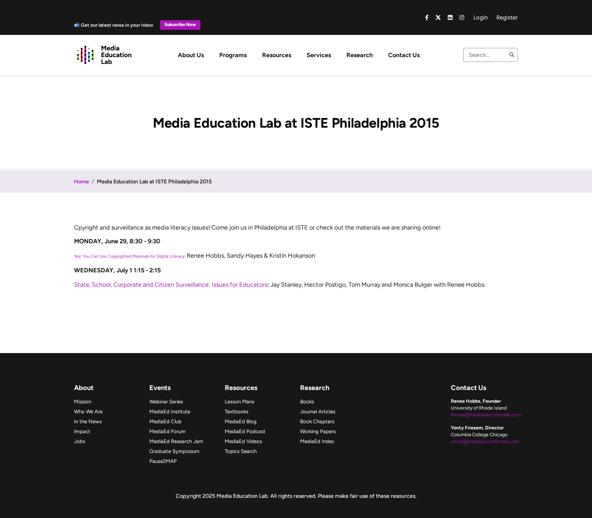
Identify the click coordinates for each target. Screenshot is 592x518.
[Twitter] (438, 17)
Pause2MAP (163, 461)
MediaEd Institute (169, 412)
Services (319, 55)
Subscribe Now (180, 24)
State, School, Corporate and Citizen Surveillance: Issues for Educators (170, 284)
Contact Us (404, 55)
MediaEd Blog (241, 421)
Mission (82, 402)
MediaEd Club (165, 421)
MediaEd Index (317, 441)
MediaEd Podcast (245, 431)
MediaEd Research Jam (176, 441)
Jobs (79, 441)
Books (307, 402)
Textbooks (236, 412)
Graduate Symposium (174, 451)
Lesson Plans (239, 402)
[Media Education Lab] (104, 54)
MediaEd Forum (167, 431)
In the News (88, 421)
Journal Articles (317, 412)
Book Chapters (317, 421)
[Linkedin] (450, 17)
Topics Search (241, 451)
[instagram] (461, 17)
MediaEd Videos (243, 441)
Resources (276, 55)
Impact (82, 431)
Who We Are (88, 412)
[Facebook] (427, 17)
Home (81, 181)
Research (359, 55)
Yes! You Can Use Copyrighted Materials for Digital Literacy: (129, 256)
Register (507, 17)
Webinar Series (166, 402)
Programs (233, 55)
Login (480, 17)
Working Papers (318, 431)
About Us (191, 55)
